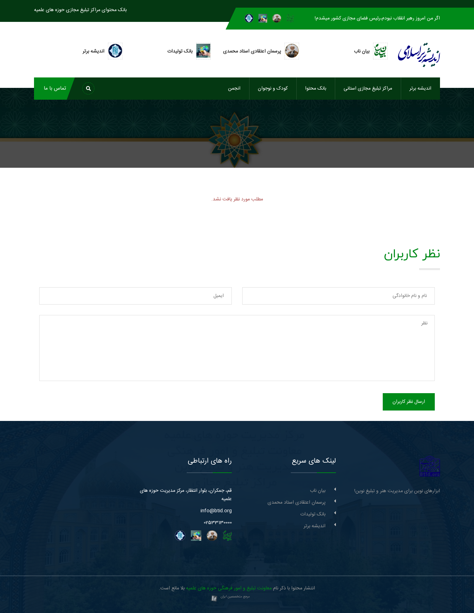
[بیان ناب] (290, 18)
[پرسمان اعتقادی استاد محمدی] (276, 18)
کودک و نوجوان (273, 88)
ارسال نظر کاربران (408, 402)
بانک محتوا (315, 88)
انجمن (234, 88)
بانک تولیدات (312, 514)
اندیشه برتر (420, 88)
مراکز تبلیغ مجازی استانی (368, 88)
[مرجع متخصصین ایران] (214, 599)
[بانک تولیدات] (263, 18)
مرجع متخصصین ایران (235, 596)
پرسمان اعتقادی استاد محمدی (296, 502)
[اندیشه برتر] (249, 18)
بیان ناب (317, 491)
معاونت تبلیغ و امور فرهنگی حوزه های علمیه (229, 588)
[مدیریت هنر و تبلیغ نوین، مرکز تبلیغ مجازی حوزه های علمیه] (430, 466)
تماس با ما (55, 88)
